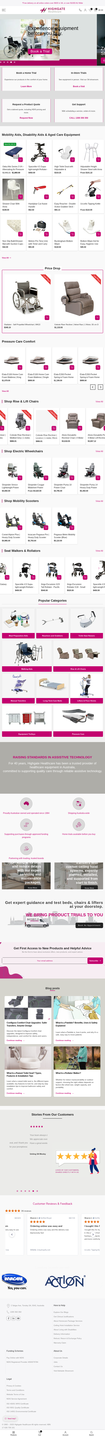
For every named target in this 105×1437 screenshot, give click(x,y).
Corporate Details (61, 1358)
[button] (11, 1234)
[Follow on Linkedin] (13, 1318)
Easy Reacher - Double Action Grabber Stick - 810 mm (65, 207)
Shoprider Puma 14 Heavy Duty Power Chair (89, 488)
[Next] (100, 387)
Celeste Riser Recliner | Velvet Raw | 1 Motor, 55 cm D (76, 324)
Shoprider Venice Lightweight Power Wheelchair (10, 488)
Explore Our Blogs (61, 1312)
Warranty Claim (60, 1343)
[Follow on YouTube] (18, 1318)
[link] (52, 1250)
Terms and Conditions (15, 1390)
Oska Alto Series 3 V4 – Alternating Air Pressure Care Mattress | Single (13, 169)
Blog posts (52, 988)
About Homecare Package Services (68, 1321)
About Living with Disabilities (65, 1330)
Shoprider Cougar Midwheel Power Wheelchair (36, 488)
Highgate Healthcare (22, 1424)
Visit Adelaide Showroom (64, 1371)
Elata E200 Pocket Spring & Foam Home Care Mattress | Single (90, 377)
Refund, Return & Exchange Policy (68, 1338)
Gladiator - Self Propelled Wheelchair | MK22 (22, 324)
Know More (32, 888)
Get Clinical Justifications (64, 1317)
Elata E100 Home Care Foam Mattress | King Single (12, 377)
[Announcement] (52, 3)
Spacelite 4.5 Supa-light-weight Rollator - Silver (22, 587)
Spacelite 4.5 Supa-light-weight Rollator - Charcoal (38, 169)
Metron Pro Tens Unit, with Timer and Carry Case (38, 244)
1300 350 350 (15, 1312)
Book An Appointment (89, 925)
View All (5, 258)
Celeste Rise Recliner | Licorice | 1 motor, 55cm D (41, 438)
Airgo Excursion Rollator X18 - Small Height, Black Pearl (73, 587)
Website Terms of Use (15, 1394)
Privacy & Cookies (14, 1386)
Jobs (55, 1362)
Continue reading (16, 1040)
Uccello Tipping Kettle (90, 204)
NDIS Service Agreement (17, 1399)
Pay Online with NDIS (15, 1358)
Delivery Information (62, 1334)
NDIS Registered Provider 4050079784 (22, 1362)
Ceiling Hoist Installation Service (67, 1325)
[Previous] (92, 387)
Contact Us (58, 1366)
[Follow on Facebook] (8, 1318)
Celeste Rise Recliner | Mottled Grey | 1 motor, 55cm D (14, 438)
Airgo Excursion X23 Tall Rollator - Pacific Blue (47, 587)
